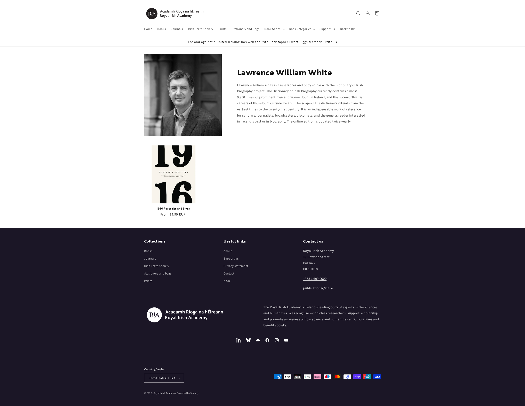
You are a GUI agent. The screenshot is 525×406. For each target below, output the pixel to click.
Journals (150, 258)
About (228, 251)
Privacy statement (236, 266)
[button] (274, 29)
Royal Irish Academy (164, 393)
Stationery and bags (157, 273)
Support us (231, 258)
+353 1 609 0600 (314, 278)
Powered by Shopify (188, 393)
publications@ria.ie (318, 288)
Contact (229, 273)
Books (148, 251)
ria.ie (227, 281)
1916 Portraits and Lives (173, 208)
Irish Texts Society (156, 266)
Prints (148, 281)
